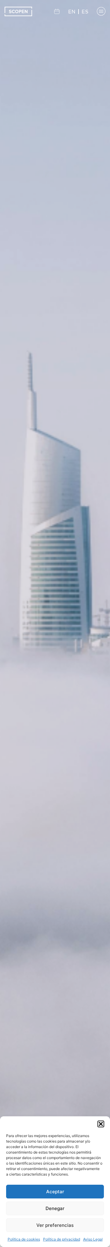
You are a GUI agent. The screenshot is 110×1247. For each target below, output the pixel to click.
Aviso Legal (93, 1239)
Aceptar (55, 1191)
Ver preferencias (55, 1225)
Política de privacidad (61, 1239)
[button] (101, 1124)
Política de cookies (24, 1239)
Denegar (55, 1208)
